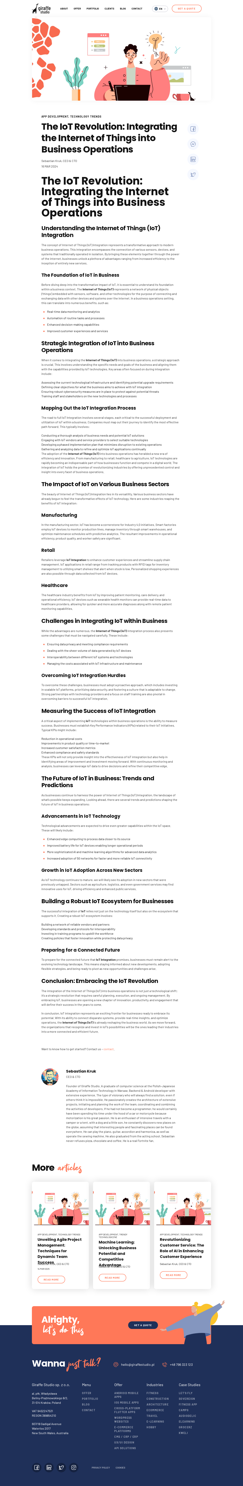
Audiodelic (187, 1415)
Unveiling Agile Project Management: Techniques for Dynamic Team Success (60, 1251)
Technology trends (86, 116)
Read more (51, 1279)
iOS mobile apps (126, 1402)
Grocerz (185, 1427)
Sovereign (187, 1398)
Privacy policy (101, 1467)
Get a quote (187, 8)
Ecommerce (155, 1410)
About (64, 8)
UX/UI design (124, 1442)
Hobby (151, 1427)
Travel (152, 1415)
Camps (184, 1410)
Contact (137, 8)
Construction (158, 1398)
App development (54, 116)
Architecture (158, 1404)
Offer (77, 8)
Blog (123, 8)
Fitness (153, 1393)
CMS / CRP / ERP (126, 1436)
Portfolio (93, 8)
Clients (109, 8)
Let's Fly (186, 1393)
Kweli (183, 1433)
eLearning (187, 1421)
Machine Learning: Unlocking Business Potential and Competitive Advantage (117, 1254)
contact (108, 1049)
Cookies (120, 1467)
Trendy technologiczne (113, 1235)
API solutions (125, 1448)
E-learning (155, 1421)
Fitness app (188, 1404)
